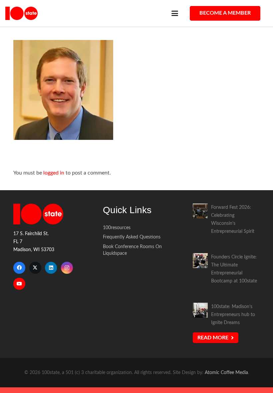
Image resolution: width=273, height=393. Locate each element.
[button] (174, 13)
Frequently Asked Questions (131, 236)
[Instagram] (67, 268)
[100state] (21, 13)
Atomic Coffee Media (226, 372)
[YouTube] (19, 284)
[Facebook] (19, 268)
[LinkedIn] (51, 268)
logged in (53, 173)
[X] (35, 268)
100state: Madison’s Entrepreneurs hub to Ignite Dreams (233, 314)
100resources (117, 227)
